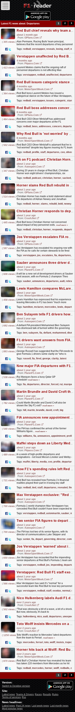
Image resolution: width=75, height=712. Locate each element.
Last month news (59, 705)
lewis (60, 307)
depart (39, 539)
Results (47, 694)
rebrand (70, 281)
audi (62, 281)
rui (61, 384)
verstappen (38, 49)
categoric (60, 100)
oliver (69, 152)
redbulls (64, 668)
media (43, 461)
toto (46, 642)
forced (54, 384)
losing (59, 49)
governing (49, 539)
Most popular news (12, 708)
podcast (36, 178)
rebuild (53, 203)
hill (24, 410)
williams (27, 435)
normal (66, 590)
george (46, 358)
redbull (27, 49)
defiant (47, 332)
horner (57, 178)
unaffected (52, 74)
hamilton (28, 307)
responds (57, 229)
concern (57, 126)
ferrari (39, 642)
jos (39, 255)
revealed (63, 487)
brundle (40, 410)
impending (57, 564)
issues (50, 100)
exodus (57, 590)
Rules (55, 694)
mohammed (59, 332)
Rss (24, 697)
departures (66, 74)
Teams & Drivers (25, 694)
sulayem (33, 332)
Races (38, 694)
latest (63, 358)
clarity (55, 358)
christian (47, 178)
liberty (35, 461)
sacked (66, 178)
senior (26, 539)
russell (27, 358)
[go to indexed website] (40, 37)
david (49, 410)
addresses (45, 126)
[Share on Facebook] (6, 49)
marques (69, 384)
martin (31, 410)
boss (35, 126)
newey (67, 203)
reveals (50, 49)
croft (56, 410)
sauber (27, 281)
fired (38, 358)
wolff (52, 642)
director (45, 384)
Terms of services (11, 697)
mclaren (38, 307)
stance (71, 100)
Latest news (8, 694)
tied (34, 487)
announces (38, 281)
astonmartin (53, 513)
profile (35, 152)
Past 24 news (23, 705)
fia (55, 255)
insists (60, 642)
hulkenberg (29, 616)
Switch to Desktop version (16, 686)
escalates (47, 255)
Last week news (40, 705)
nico (39, 616)
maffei (26, 461)
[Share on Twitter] (10, 49)
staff (66, 49)
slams (44, 203)
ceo (63, 152)
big (61, 410)
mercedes (50, 307)
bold (60, 203)
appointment (58, 435)
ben (25, 332)
